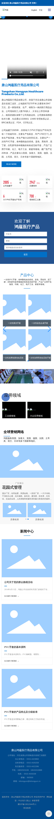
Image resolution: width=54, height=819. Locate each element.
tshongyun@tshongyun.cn (29, 781)
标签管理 (35, 800)
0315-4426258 (33, 763)
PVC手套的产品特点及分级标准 (20, 712)
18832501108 (23, 770)
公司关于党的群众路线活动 (18, 582)
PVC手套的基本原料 (15, 647)
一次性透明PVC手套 (14, 323)
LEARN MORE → (11, 596)
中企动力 (22, 800)
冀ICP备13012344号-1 (27, 804)
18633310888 (36, 770)
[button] (27, 16)
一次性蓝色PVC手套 (39, 323)
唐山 (28, 800)
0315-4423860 (33, 759)
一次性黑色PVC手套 (14, 358)
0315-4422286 (33, 766)
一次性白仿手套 (39, 358)
